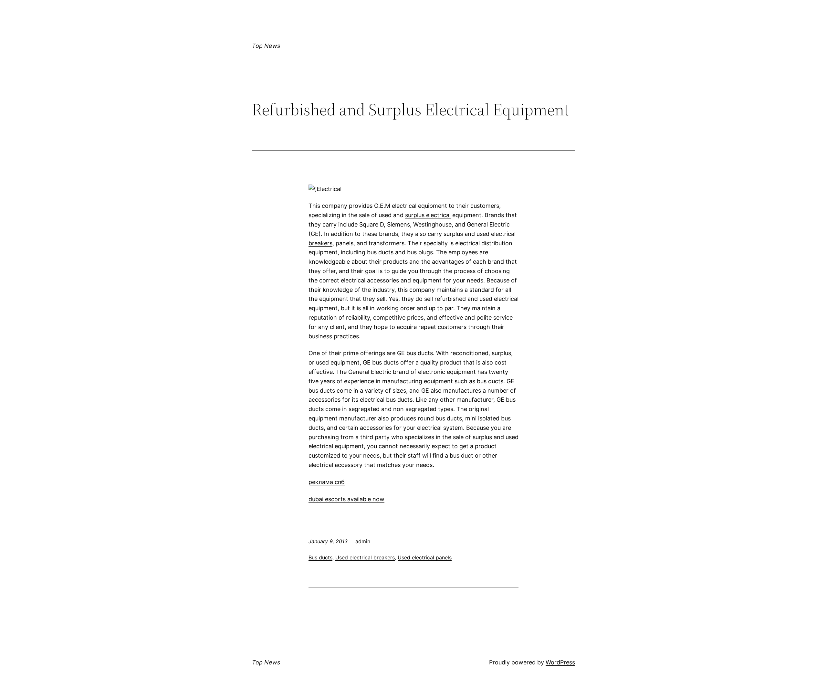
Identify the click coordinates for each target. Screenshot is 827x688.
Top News (266, 45)
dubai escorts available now (346, 499)
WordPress (560, 662)
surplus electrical (428, 215)
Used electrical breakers (365, 557)
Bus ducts (320, 557)
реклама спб (327, 482)
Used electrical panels (425, 557)
